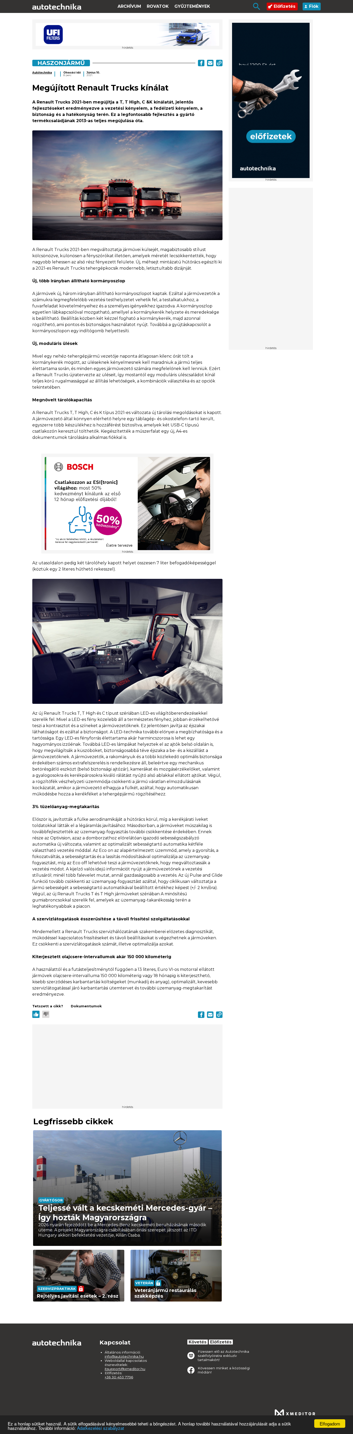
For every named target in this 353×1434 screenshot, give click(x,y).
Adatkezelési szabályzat (100, 1428)
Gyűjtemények (192, 6)
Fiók (313, 6)
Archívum (129, 6)
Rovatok (158, 6)
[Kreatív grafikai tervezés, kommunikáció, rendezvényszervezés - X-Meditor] (295, 1413)
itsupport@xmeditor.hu (125, 1369)
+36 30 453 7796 (119, 1377)
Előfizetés (284, 6)
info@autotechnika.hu (124, 1356)
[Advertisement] (271, 268)
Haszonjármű (61, 63)
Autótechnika (42, 72)
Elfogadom (330, 1423)
